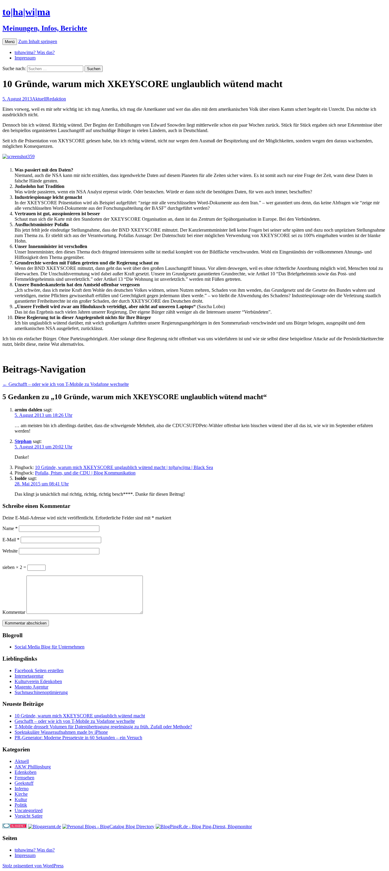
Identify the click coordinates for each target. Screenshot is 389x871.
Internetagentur (29, 676)
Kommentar (13, 612)
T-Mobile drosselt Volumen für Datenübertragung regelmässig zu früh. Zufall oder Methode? (103, 726)
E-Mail (10, 539)
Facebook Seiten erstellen (39, 670)
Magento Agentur (31, 686)
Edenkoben (25, 772)
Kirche (21, 794)
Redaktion (56, 98)
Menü (10, 41)
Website (10, 550)
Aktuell (39, 98)
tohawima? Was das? (35, 52)
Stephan (23, 441)
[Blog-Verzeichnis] (14, 826)
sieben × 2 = (14, 567)
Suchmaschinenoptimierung (41, 692)
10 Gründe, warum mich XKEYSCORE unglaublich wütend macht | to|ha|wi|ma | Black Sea (124, 467)
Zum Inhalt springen (37, 41)
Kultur (21, 799)
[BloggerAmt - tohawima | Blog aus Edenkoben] (44, 826)
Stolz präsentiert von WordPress (33, 865)
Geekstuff (24, 783)
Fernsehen (24, 777)
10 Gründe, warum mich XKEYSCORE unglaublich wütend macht (80, 715)
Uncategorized (29, 810)
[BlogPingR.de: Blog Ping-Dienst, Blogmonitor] (204, 826)
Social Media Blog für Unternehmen (49, 646)
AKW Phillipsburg (33, 766)
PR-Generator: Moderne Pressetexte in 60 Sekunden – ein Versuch (78, 737)
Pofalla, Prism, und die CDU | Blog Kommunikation (85, 472)
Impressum (25, 57)
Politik (21, 805)
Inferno (22, 788)
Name (10, 528)
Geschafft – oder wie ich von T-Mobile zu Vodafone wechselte (65, 384)
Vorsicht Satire (29, 815)
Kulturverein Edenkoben (38, 681)
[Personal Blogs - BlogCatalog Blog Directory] (108, 826)
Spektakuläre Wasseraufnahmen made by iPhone (61, 732)
